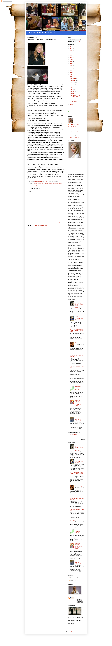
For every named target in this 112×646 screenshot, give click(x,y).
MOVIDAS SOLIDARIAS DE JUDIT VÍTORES (77, 100)
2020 (71, 57)
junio (72, 89)
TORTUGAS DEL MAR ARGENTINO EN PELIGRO (79, 419)
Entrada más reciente (33, 222)
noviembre (73, 80)
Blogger (71, 631)
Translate (79, 41)
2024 (71, 50)
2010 (71, 76)
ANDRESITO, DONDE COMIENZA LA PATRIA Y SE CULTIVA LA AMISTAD (76, 404)
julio (72, 87)
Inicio (47, 222)
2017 (71, 63)
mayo (72, 91)
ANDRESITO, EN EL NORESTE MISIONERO (79, 388)
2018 (71, 61)
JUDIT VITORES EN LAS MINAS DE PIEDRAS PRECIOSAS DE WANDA (77, 330)
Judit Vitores (70, 109)
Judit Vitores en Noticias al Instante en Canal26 (79, 318)
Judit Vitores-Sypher (74, 124)
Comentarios (73, 580)
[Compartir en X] (54, 181)
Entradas (72, 577)
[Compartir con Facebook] (56, 181)
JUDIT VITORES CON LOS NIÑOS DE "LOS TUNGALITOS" (77, 97)
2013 (71, 70)
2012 (71, 72)
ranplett (57, 631)
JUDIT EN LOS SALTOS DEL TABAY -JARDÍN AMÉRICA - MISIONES (79, 304)
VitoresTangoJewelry (74, 137)
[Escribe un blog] (53, 181)
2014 (71, 68)
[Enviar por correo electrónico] (52, 181)
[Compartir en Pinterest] (57, 181)
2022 (71, 55)
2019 (71, 59)
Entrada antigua (60, 222)
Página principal (73, 434)
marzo (73, 93)
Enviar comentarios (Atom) (40, 225)
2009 (71, 104)
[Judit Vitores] (68, 111)
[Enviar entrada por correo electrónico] (50, 181)
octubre (73, 82)
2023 (71, 53)
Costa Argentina (73, 377)
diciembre (73, 78)
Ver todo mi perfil (72, 126)
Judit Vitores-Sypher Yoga (76, 131)
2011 (71, 74)
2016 (71, 65)
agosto (73, 84)
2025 (71, 48)
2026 (71, 46)
